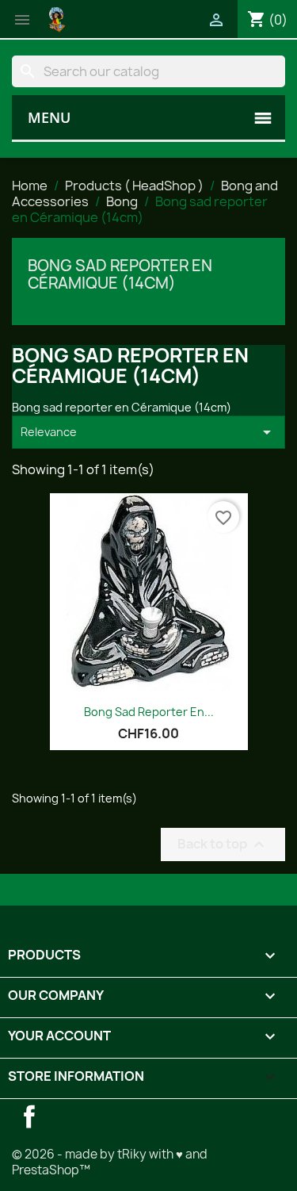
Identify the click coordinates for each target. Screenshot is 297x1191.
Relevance (148, 432)
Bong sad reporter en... (149, 711)
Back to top (222, 844)
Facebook (29, 1116)
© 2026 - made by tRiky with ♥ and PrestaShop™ (110, 1162)
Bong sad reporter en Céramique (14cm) (120, 274)
